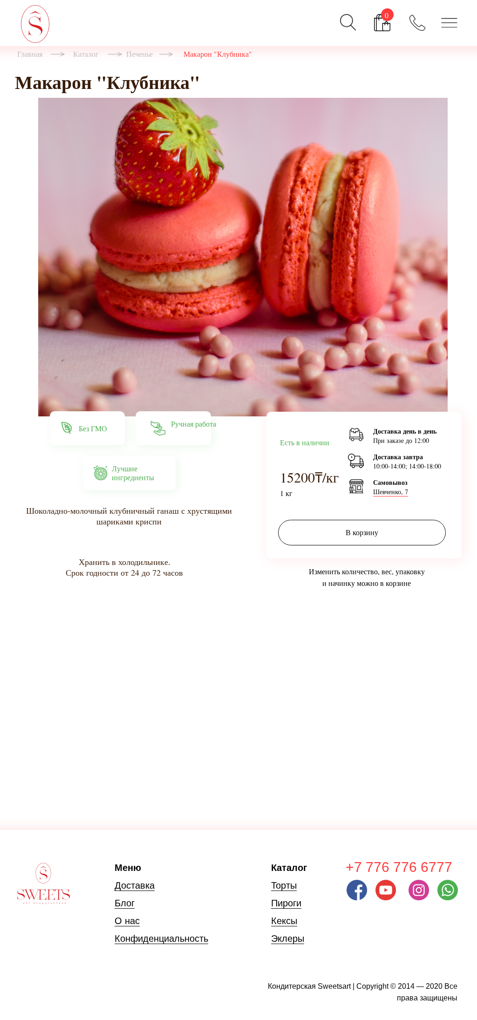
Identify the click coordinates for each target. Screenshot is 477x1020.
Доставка (135, 885)
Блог (125, 903)
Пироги (286, 903)
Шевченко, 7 (390, 491)
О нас (127, 921)
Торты (284, 885)
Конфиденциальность (161, 938)
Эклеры (287, 938)
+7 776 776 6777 (399, 867)
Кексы (284, 921)
